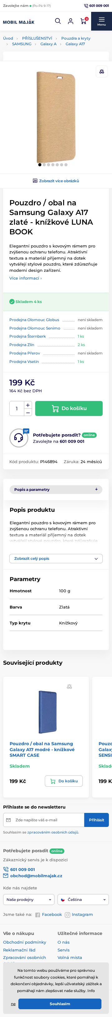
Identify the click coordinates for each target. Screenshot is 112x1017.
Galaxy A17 (75, 44)
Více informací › (25, 278)
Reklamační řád (19, 949)
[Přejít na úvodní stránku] (18, 21)
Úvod (8, 38)
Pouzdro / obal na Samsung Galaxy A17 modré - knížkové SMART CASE (42, 749)
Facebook (52, 914)
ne (13, 1003)
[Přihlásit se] (70, 21)
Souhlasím (60, 1003)
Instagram (82, 914)
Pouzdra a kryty (76, 38)
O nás (64, 942)
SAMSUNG (21, 44)
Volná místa (70, 957)
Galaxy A (48, 44)
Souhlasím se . (41, 832)
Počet (17, 408)
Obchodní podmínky (24, 942)
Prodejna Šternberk (27, 336)
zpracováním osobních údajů (52, 832)
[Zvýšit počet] (28, 405)
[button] (58, 21)
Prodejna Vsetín (24, 361)
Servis (64, 949)
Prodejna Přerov (24, 353)
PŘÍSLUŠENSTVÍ (37, 38)
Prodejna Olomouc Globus (34, 319)
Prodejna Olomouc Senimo (34, 328)
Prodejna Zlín (21, 344)
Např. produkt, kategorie (43, 48)
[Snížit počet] (28, 412)
